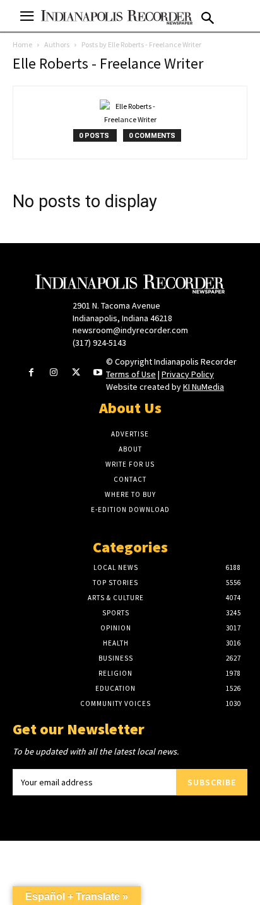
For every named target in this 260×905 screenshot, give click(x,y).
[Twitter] (76, 373)
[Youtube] (98, 373)
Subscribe (211, 782)
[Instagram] (53, 373)
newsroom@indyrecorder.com (130, 330)
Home (22, 44)
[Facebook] (31, 373)
